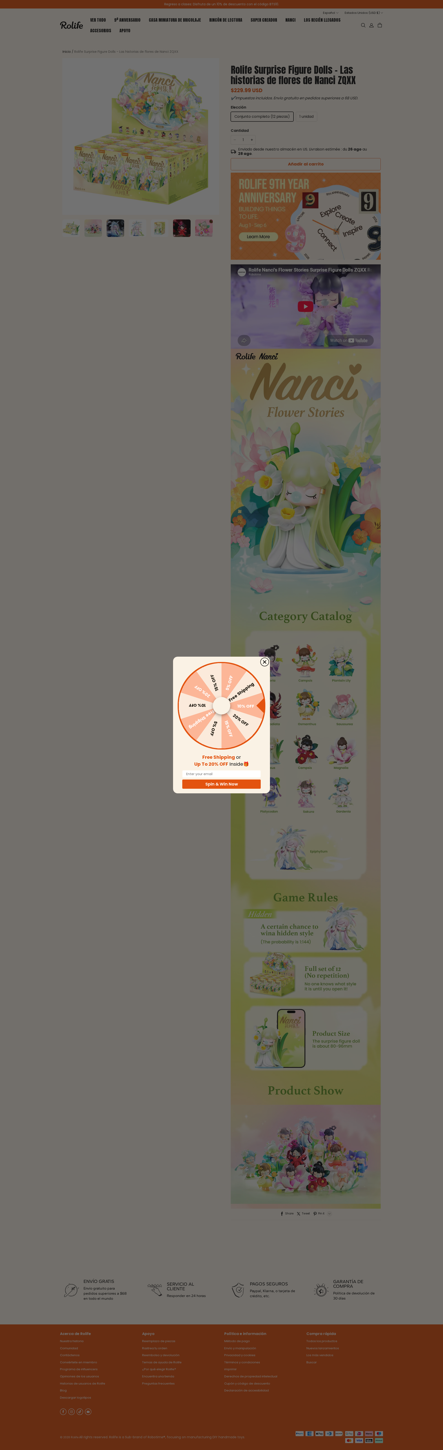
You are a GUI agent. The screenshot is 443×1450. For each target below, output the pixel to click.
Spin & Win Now (221, 784)
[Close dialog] (264, 662)
